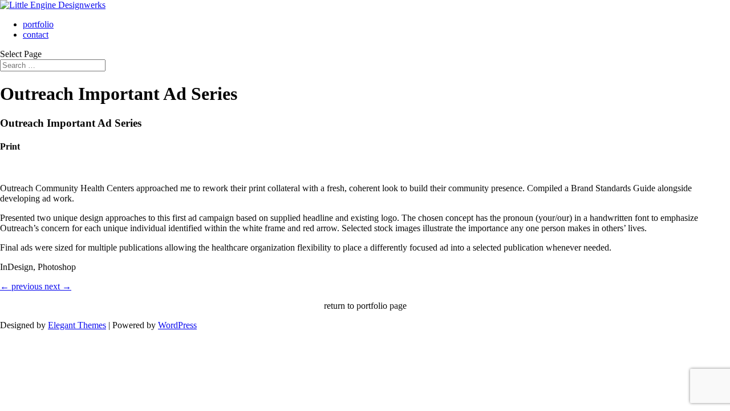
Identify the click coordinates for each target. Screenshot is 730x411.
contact (35, 34)
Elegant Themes (77, 325)
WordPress (177, 325)
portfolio (38, 24)
